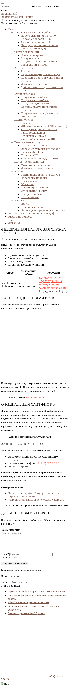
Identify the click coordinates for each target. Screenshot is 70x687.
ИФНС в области (35, 397)
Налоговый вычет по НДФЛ (32, 32)
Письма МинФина (32, 152)
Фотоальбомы (30, 197)
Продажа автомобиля (35, 100)
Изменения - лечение (35, 84)
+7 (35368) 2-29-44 (50, 281)
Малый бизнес (23, 119)
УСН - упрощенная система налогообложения (39, 131)
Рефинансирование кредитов (40, 174)
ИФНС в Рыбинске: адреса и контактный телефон (36, 591)
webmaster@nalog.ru (52, 287)
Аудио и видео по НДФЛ (36, 42)
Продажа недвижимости (37, 103)
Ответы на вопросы (20, 216)
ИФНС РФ (14, 223)
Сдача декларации (26, 51)
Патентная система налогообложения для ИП (38, 137)
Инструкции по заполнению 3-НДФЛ (32, 213)
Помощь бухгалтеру (27, 142)
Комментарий (11, 529)
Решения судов (31, 181)
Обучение (27, 184)
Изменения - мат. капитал (38, 168)
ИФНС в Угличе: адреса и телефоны (28, 602)
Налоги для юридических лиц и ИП (44, 210)
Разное (18, 171)
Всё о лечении (23, 68)
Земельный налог (32, 207)
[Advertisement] (35, 642)
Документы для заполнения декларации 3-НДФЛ (39, 63)
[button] (21, 23)
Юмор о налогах (31, 194)
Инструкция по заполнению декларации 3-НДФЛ (39, 47)
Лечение (26, 71)
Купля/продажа (24, 93)
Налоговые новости (34, 177)
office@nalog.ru (49, 284)
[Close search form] (2, 3)
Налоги (19, 200)
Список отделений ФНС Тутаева (26, 613)
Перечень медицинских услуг (40, 74)
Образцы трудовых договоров (40, 148)
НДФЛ (25, 203)
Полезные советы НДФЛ (36, 38)
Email (5, 557)
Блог (11, 219)
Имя (5, 554)
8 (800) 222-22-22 (50, 278)
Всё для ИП (28, 122)
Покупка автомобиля (34, 97)
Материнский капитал (29, 161)
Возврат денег (30, 58)
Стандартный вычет (34, 190)
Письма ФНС (29, 155)
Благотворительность (35, 187)
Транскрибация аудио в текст (40, 158)
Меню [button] (11, 29)
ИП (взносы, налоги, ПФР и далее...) (44, 126)
